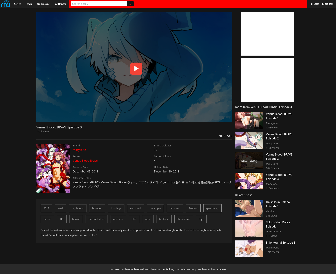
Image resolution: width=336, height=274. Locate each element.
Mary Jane (79, 150)
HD (62, 219)
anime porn (194, 269)
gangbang (212, 208)
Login (316, 3)
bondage (116, 208)
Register (328, 3)
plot (134, 219)
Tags (29, 4)
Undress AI (43, 4)
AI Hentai (60, 4)
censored (135, 208)
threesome (183, 219)
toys (201, 219)
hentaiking (168, 269)
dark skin (175, 208)
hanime (155, 269)
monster (118, 219)
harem (47, 219)
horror (76, 219)
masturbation (96, 219)
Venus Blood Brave (85, 161)
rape (147, 219)
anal (60, 208)
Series (17, 4)
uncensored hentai (121, 269)
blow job (97, 208)
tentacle (164, 219)
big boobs (77, 208)
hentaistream (142, 269)
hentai (206, 269)
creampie (155, 208)
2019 (46, 208)
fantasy (193, 208)
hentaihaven (218, 269)
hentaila (181, 269)
